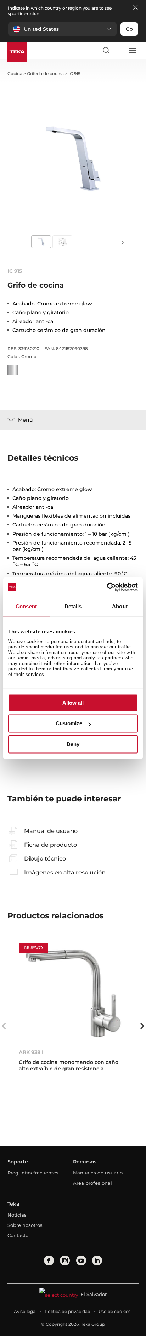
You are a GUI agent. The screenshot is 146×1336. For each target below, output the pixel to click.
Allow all (73, 703)
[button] (62, 29)
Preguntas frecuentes (32, 1173)
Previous (3, 1026)
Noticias (17, 1215)
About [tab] (120, 606)
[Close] (135, 7)
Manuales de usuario (98, 1173)
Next (123, 242)
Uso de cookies (114, 1311)
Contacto (17, 1235)
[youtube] (81, 1260)
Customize (69, 724)
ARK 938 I (31, 1052)
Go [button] (129, 29)
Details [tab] (73, 606)
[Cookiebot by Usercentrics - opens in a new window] (107, 587)
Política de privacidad (67, 1311)
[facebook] (49, 1260)
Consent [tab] (26, 606)
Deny (73, 744)
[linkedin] (97, 1260)
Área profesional (92, 1183)
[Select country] (119, 50)
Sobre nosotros (25, 1225)
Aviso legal (25, 1311)
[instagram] (65, 1260)
